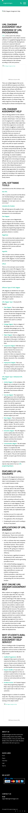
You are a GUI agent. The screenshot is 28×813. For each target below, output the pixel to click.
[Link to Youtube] (25, 811)
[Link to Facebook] (18, 811)
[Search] (20, 3)
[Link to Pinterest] (22, 811)
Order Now (4, 760)
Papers (3, 758)
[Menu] (24, 3)
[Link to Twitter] (15, 811)
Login (3, 763)
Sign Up (4, 765)
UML (3, 35)
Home (3, 755)
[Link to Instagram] (20, 811)
